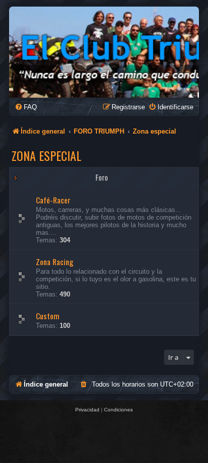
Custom (48, 316)
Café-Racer (53, 200)
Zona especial (46, 155)
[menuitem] (26, 107)
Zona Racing (54, 262)
